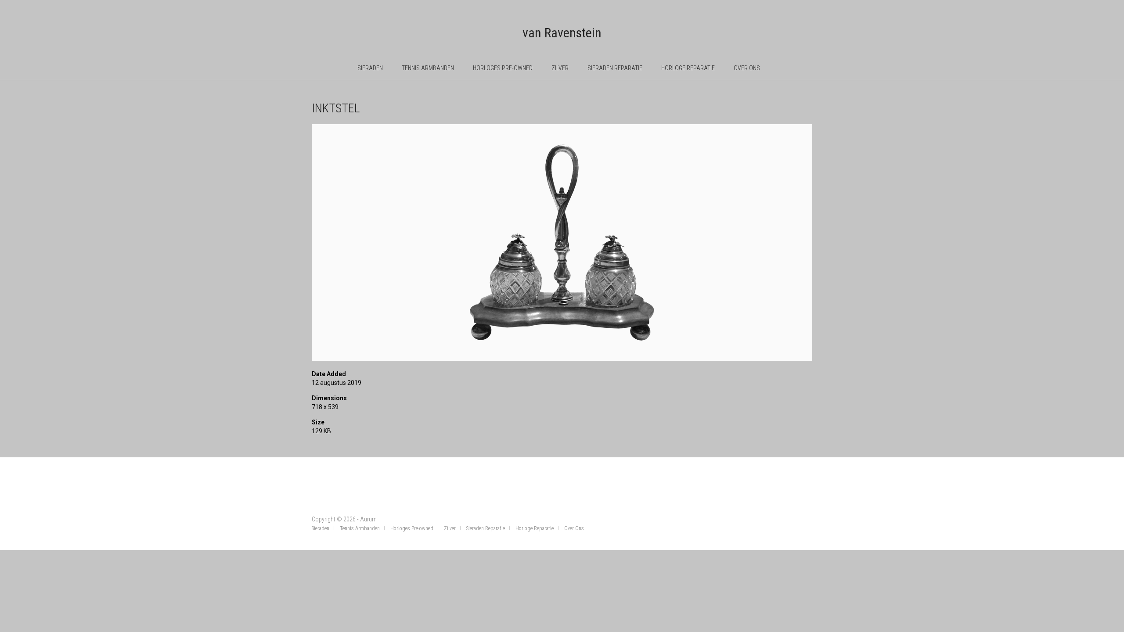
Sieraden (370, 68)
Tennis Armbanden (428, 68)
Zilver (560, 68)
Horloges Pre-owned (503, 68)
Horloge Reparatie (688, 68)
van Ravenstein (562, 32)
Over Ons (747, 68)
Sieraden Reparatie (614, 68)
